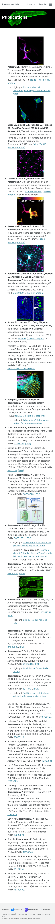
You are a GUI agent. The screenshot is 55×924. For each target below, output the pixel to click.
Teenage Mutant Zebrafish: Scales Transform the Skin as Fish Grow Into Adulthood (33, 553)
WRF (3, 916)
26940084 (12, 573)
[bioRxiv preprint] (16, 147)
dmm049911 (19, 293)
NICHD (12, 914)
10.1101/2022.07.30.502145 (21, 368)
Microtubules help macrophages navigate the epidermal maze (31, 90)
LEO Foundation (21, 914)
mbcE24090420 (33, 191)
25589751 (46, 612)
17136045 (28, 852)
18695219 (19, 737)
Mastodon (33, 910)
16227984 (19, 869)
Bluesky (18, 910)
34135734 (19, 443)
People (42, 4)
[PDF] (28, 443)
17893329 (12, 781)
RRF (34, 914)
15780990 (19, 889)
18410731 (27, 688)
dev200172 (20, 415)
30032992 (19, 538)
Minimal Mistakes (34, 919)
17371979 (12, 814)
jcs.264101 (35, 79)
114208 (41, 239)
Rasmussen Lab (10, 4)
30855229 (28, 494)
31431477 (12, 470)
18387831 (47, 760)
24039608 (12, 646)
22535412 (28, 664)
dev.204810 (40, 144)
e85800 (22, 338)
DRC (30, 914)
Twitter (46, 910)
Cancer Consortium (43, 914)
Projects (30, 4)
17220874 (19, 835)
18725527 (46, 716)
